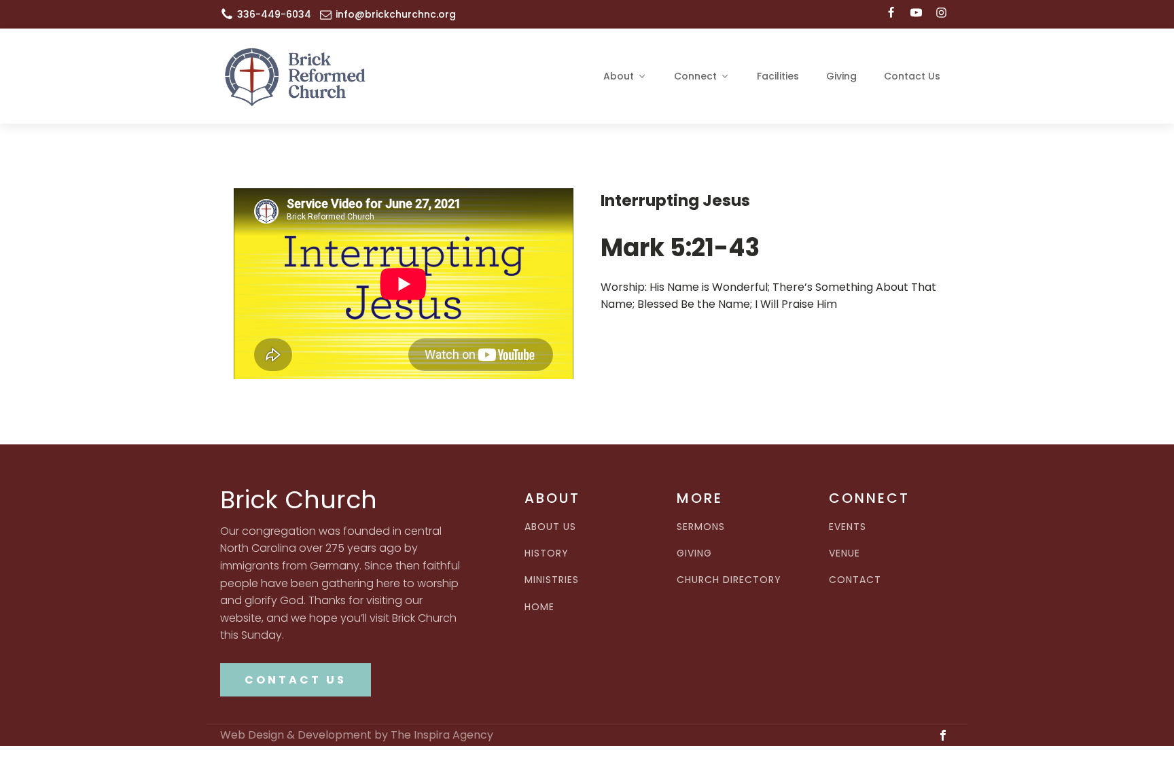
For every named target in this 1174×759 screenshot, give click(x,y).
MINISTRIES (551, 580)
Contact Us (912, 76)
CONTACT (855, 580)
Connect (695, 76)
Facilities (778, 76)
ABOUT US (550, 527)
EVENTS (847, 527)
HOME (539, 607)
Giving (841, 76)
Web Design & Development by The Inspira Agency (356, 735)
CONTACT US (295, 680)
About (618, 76)
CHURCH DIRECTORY (729, 580)
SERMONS (701, 527)
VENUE (844, 553)
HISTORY (546, 553)
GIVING (694, 553)
